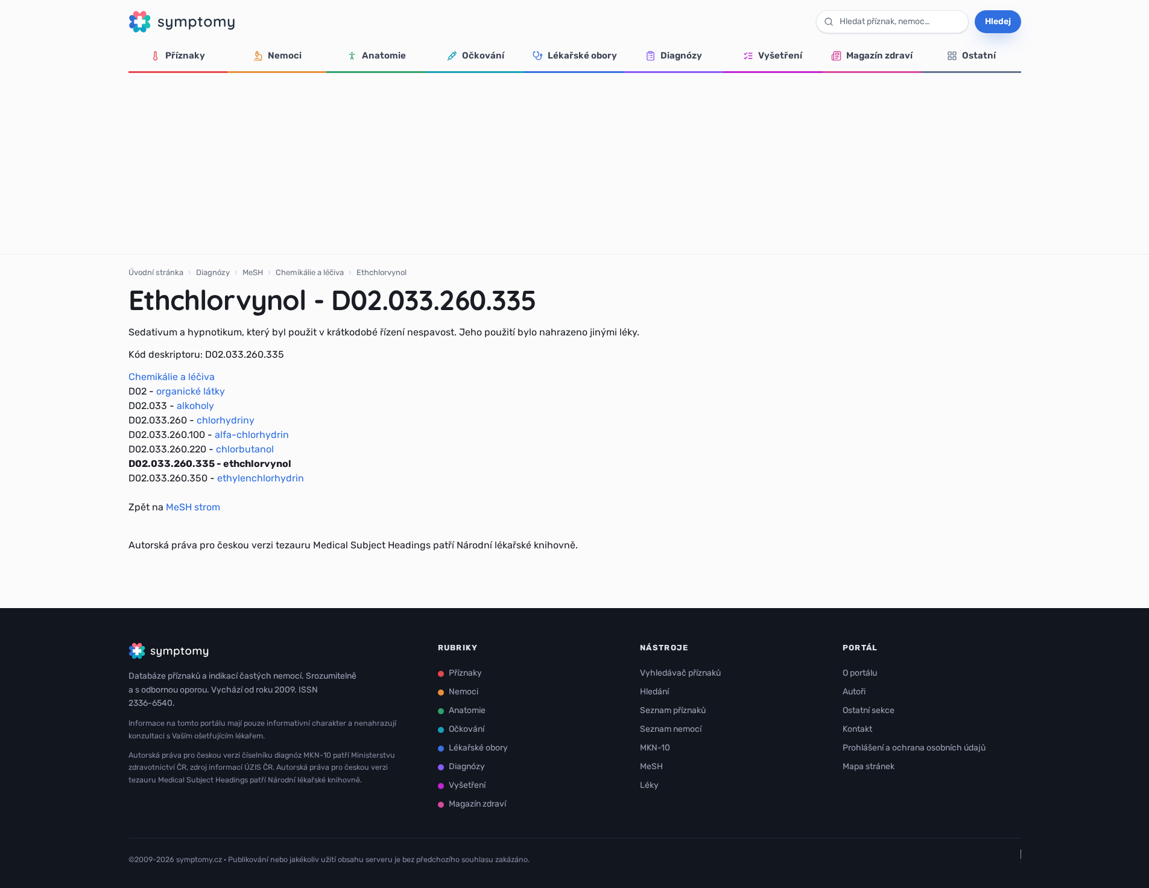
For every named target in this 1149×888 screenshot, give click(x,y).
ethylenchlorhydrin (260, 478)
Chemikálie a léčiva (310, 272)
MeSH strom (193, 507)
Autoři (854, 692)
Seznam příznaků (673, 710)
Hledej (998, 21)
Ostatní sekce (868, 710)
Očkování (483, 55)
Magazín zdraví (879, 55)
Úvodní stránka (155, 272)
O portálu (860, 673)
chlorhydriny (226, 420)
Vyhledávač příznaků (680, 673)
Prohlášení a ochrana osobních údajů (914, 748)
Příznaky (185, 55)
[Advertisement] (575, 163)
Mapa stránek (868, 766)
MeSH (252, 272)
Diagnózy (681, 55)
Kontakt (857, 729)
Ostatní (979, 55)
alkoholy (195, 405)
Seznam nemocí (670, 729)
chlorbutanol (245, 449)
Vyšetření (780, 55)
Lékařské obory (582, 55)
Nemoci (285, 55)
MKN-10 (655, 748)
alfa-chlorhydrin (252, 434)
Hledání (654, 692)
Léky (649, 785)
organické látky (190, 391)
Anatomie (384, 55)
